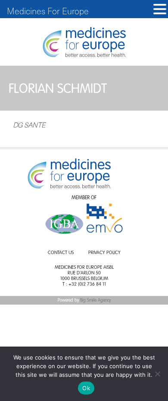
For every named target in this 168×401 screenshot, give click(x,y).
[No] (157, 373)
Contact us (61, 253)
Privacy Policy (104, 253)
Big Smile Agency (95, 300)
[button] (159, 9)
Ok (86, 388)
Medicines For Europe (48, 10)
